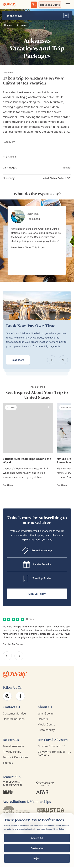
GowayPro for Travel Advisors (51, 753)
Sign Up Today (37, 593)
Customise (37, 848)
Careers (43, 719)
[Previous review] (7, 655)
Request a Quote (50, 4)
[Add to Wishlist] (49, 407)
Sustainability (46, 730)
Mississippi (10, 117)
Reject (37, 858)
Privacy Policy (12, 751)
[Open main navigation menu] (67, 4)
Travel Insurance (13, 746)
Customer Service (14, 713)
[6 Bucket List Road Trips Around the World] (28, 428)
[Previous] (51, 359)
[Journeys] (11, 407)
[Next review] (18, 655)
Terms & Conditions (15, 757)
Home (7, 25)
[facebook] (20, 696)
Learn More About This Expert (28, 247)
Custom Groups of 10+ (52, 746)
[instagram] (7, 696)
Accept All (37, 837)
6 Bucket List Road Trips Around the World (27, 460)
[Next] (63, 359)
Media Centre (46, 724)
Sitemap (8, 762)
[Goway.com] (9, 5)
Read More (18, 359)
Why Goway (46, 713)
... (14, 25)
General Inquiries (13, 719)
